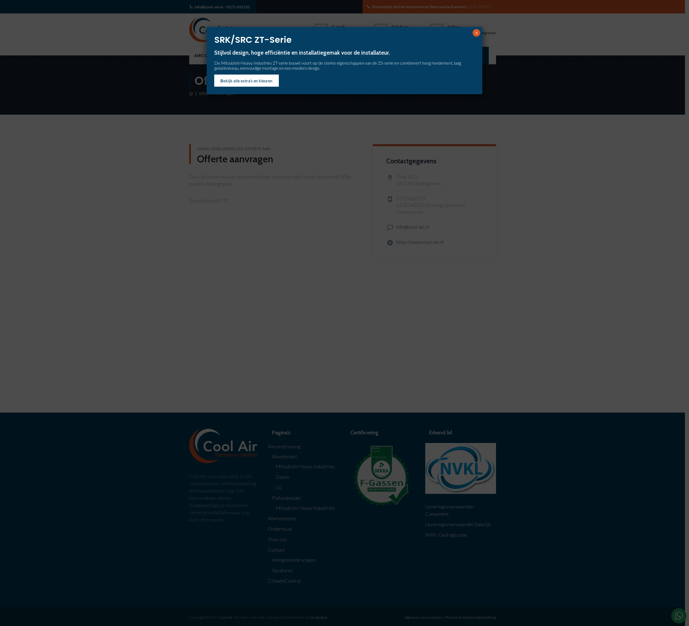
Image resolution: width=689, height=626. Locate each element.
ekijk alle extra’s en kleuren (246, 80)
